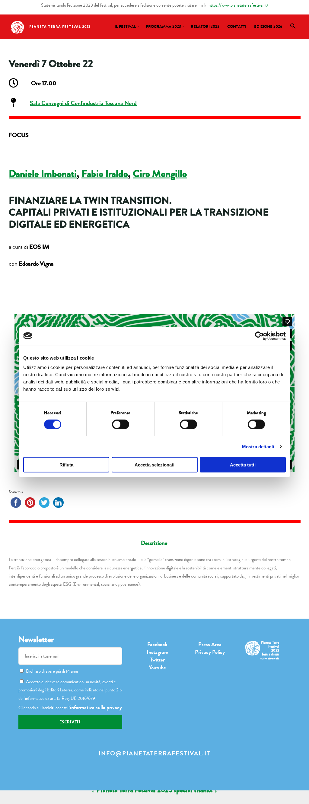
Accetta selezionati (154, 464)
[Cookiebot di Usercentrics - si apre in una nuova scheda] (259, 335)
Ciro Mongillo (160, 174)
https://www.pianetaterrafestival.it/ (238, 5)
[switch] (120, 424)
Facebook (157, 644)
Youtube (157, 667)
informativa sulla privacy (96, 707)
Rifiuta (66, 464)
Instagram (157, 652)
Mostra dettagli (258, 446)
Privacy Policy (210, 652)
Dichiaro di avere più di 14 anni (52, 671)
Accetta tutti (243, 464)
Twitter (157, 660)
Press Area (209, 644)
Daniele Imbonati (43, 174)
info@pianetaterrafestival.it (154, 753)
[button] (293, 28)
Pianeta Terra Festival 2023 (60, 26)
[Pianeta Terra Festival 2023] (17, 26)
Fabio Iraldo (104, 174)
